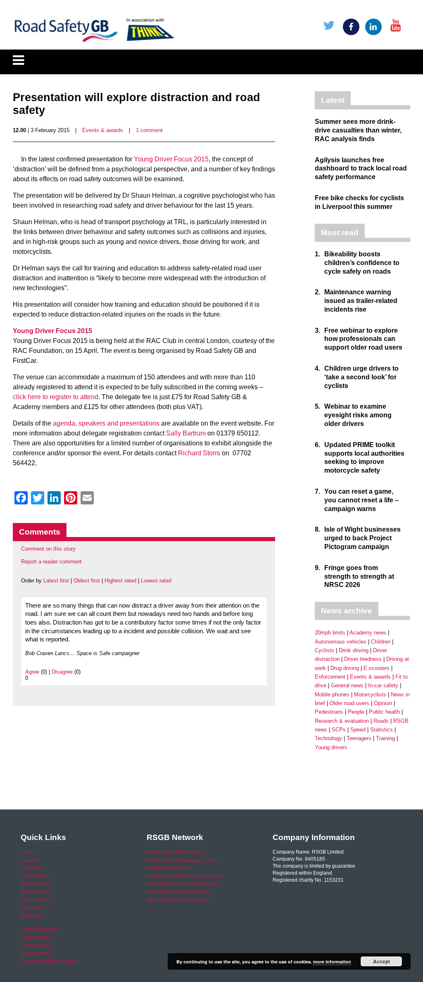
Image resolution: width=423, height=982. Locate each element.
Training (385, 738)
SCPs (339, 729)
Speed (358, 729)
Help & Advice (36, 876)
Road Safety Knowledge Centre (182, 861)
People (356, 712)
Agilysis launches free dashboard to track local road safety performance (361, 168)
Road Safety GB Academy (175, 852)
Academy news (367, 632)
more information (332, 961)
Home (27, 852)
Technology (328, 738)
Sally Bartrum (185, 433)
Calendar (31, 868)
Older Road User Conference (179, 900)
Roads (381, 721)
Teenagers (359, 738)
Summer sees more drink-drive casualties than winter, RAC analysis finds (358, 130)
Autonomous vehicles (340, 642)
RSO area (32, 916)
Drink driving (353, 650)
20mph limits (330, 632)
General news (347, 685)
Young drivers (331, 747)
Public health (384, 712)
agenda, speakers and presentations (106, 423)
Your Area (32, 908)
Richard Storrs (199, 453)
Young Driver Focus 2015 (171, 159)
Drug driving (344, 668)
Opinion (383, 703)
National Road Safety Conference (184, 876)
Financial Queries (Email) (49, 961)
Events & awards (102, 130)
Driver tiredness (363, 659)
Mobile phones (332, 694)
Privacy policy (36, 937)
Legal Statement (39, 929)
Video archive (36, 900)
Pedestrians (329, 712)
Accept (381, 961)
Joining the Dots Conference (179, 892)
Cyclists (324, 650)
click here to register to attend (55, 396)
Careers (30, 861)
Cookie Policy (36, 946)
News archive (36, 892)
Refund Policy (36, 953)
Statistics (381, 729)
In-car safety (383, 685)
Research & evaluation (342, 721)
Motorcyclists (370, 694)
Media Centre (36, 884)
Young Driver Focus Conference (183, 884)
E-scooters (377, 668)
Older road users (349, 703)
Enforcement (330, 677)
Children (380, 642)
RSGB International (168, 868)
